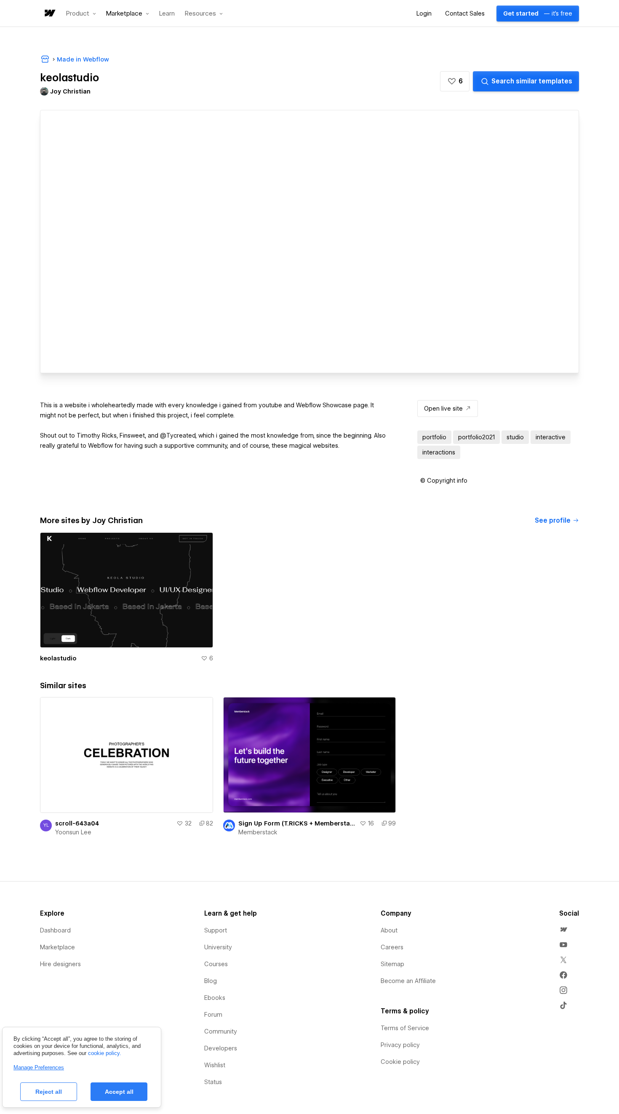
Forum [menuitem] (213, 1014)
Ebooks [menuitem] (214, 997)
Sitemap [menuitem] (392, 964)
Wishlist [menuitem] (214, 1065)
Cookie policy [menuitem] (400, 1061)
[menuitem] (563, 929)
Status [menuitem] (213, 1082)
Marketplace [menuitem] (57, 947)
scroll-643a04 (77, 823)
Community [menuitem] (220, 1031)
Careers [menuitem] (392, 947)
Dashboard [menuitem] (55, 930)
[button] (81, 13)
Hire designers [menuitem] (60, 964)
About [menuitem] (389, 930)
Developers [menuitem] (220, 1048)
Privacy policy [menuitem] (400, 1045)
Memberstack (257, 832)
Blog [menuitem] (210, 981)
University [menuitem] (218, 947)
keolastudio (58, 658)
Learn (167, 13)
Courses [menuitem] (216, 964)
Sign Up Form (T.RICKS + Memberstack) (297, 823)
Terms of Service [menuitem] (405, 1028)
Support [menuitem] (215, 930)
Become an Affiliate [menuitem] (408, 981)
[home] (49, 13)
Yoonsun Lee (73, 832)
